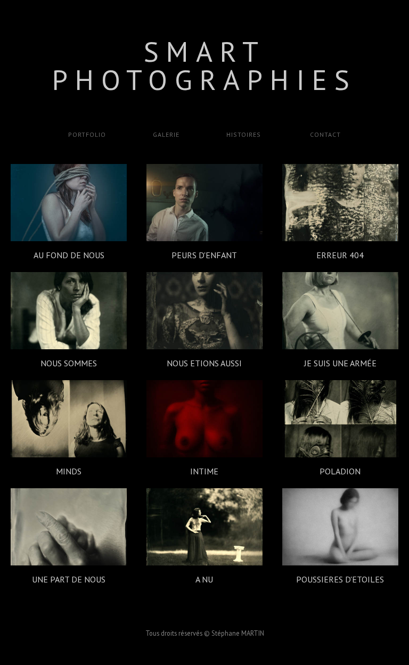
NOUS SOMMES (68, 363)
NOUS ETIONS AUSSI (204, 363)
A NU (204, 579)
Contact (324, 134)
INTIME (204, 471)
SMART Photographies (204, 65)
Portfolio (87, 134)
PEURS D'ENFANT (204, 255)
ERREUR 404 (340, 255)
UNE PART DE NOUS (68, 579)
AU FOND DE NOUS (69, 255)
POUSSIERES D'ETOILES (340, 579)
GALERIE (166, 134)
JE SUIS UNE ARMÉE (340, 363)
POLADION (340, 471)
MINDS (68, 471)
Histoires (243, 134)
